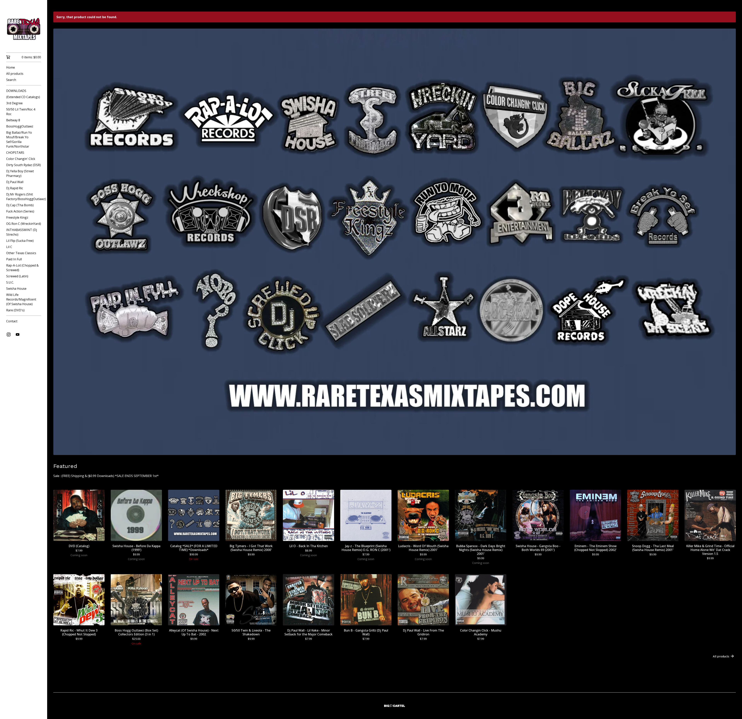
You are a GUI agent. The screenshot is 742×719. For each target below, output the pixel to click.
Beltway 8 (13, 120)
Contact (11, 321)
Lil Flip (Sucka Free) (20, 241)
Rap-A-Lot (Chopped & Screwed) (22, 267)
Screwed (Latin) (17, 276)
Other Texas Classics (21, 253)
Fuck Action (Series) (20, 211)
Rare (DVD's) (15, 310)
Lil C (9, 247)
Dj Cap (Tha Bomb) (20, 205)
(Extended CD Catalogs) (23, 97)
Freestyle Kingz (17, 217)
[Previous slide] (59, 239)
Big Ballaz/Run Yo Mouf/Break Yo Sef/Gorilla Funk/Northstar (19, 139)
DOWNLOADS (16, 91)
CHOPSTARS (15, 152)
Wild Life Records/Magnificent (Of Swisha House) (21, 299)
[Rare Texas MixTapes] (23, 29)
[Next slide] (730, 239)
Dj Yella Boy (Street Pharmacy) (20, 173)
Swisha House (16, 288)
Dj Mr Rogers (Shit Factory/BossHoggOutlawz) (23, 196)
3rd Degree (14, 103)
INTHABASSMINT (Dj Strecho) (21, 232)
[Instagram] (8, 334)
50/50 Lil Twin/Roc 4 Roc (20, 111)
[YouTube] (17, 334)
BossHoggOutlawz (19, 126)
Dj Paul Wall (14, 182)
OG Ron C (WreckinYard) (23, 224)
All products (14, 73)
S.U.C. (10, 282)
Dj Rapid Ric (14, 188)
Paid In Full (14, 259)
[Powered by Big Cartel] (394, 706)
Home (10, 67)
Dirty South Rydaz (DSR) (23, 165)
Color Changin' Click (20, 159)
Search (11, 80)
